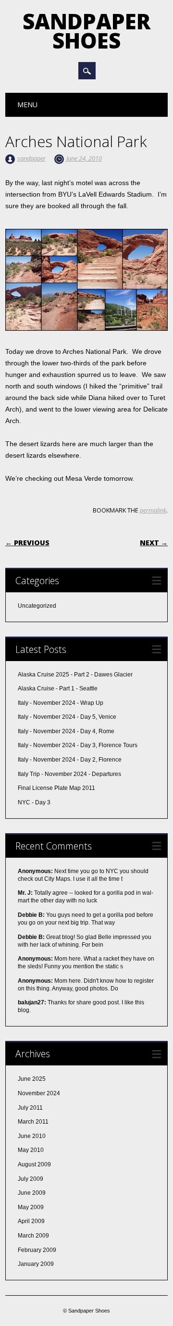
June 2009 (32, 1192)
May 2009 (31, 1207)
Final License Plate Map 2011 (56, 788)
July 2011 (30, 1107)
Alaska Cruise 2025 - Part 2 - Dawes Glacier (75, 674)
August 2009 (34, 1164)
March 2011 (33, 1121)
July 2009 (30, 1179)
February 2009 (37, 1250)
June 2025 (32, 1079)
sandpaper (31, 158)
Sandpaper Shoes (86, 31)
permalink (153, 510)
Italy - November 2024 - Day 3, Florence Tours (77, 745)
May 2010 (31, 1150)
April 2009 (31, 1221)
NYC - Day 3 (34, 802)
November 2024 (39, 1093)
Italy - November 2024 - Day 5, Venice (67, 716)
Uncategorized (37, 605)
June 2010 (32, 1136)
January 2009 (36, 1264)
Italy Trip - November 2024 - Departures (69, 774)
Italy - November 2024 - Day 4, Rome (66, 731)
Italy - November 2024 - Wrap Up (60, 703)
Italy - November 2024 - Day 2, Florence (70, 759)
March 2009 (33, 1235)
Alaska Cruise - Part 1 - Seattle (58, 688)
